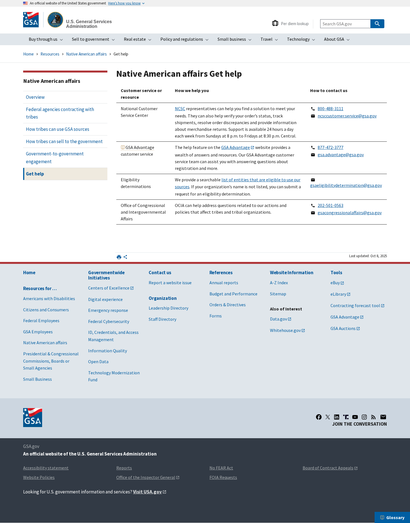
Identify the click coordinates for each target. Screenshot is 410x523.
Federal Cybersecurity (108, 321)
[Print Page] (119, 257)
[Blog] (373, 417)
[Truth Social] (346, 417)
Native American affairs (86, 54)
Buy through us (47, 40)
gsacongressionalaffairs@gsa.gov (350, 212)
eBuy (335, 282)
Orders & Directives (227, 304)
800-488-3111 (330, 108)
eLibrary (338, 294)
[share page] (125, 258)
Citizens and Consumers (46, 309)
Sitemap (278, 294)
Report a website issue (170, 282)
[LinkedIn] (336, 417)
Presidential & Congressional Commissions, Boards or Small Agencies (51, 361)
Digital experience (105, 299)
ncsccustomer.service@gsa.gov (347, 116)
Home (28, 54)
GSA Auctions (343, 328)
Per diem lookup (295, 23)
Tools (336, 272)
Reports (124, 468)
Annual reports (223, 282)
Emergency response (108, 310)
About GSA (338, 40)
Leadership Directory (168, 308)
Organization (163, 298)
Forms (215, 316)
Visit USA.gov (147, 492)
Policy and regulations (186, 40)
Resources (49, 54)
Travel (271, 40)
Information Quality (107, 350)
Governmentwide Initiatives (106, 275)
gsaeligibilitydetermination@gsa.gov (346, 185)
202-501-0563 (330, 205)
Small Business (37, 379)
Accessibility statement (46, 468)
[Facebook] (319, 417)
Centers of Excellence (108, 288)
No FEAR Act (221, 468)
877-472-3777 (330, 147)
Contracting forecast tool (355, 305)
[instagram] (364, 417)
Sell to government (95, 40)
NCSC (180, 108)
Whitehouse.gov (285, 330)
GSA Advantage (235, 147)
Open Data (98, 361)
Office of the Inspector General (145, 477)
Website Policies (39, 477)
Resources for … (40, 288)
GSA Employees (38, 331)
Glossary (395, 517)
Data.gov (278, 319)
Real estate (139, 40)
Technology (303, 40)
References (221, 272)
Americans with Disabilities (49, 298)
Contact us (160, 272)
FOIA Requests (223, 477)
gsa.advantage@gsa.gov (341, 154)
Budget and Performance (233, 294)
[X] (327, 417)
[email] (383, 417)
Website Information (291, 272)
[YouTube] (355, 417)
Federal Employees (41, 320)
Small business (236, 40)
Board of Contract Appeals (328, 468)
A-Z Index (279, 282)
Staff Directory (162, 319)
